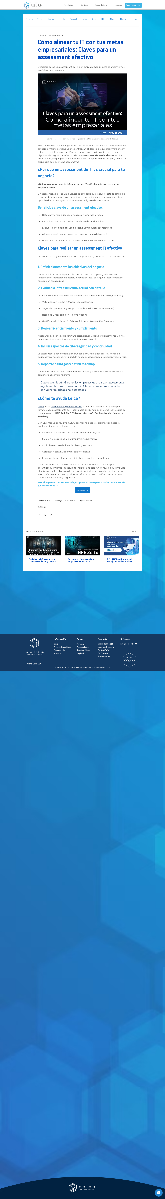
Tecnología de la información (64, 501)
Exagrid (84, 19)
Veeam (40, 19)
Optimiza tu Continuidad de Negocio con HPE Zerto (81, 560)
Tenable (62, 19)
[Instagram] (132, 644)
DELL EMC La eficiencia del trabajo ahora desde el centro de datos (121, 560)
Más (122, 19)
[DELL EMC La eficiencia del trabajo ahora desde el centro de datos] (121, 545)
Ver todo (135, 531)
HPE (102, 19)
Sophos (51, 19)
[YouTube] (136, 644)
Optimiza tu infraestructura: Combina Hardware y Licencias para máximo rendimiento (43, 560)
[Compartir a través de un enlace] (51, 515)
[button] (80, 5)
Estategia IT (43, 507)
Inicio (56, 644)
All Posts (29, 19)
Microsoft (73, 19)
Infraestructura (44, 501)
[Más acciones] (125, 35)
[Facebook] (129, 644)
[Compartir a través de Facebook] (39, 515)
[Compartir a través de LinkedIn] (45, 515)
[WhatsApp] (121, 644)
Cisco (94, 19)
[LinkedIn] (125, 644)
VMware (112, 19)
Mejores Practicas (86, 501)
